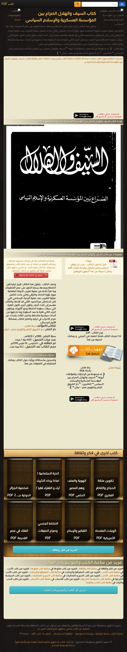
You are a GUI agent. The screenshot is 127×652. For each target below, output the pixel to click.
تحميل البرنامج (81, 271)
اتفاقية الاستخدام (62, 634)
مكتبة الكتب (116, 634)
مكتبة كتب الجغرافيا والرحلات (45, 572)
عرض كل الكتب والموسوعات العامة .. (63, 590)
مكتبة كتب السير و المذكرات (47, 575)
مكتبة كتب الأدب (111, 572)
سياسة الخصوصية (85, 634)
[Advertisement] (63, 89)
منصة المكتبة (102, 634)
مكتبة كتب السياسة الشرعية (96, 579)
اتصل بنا (46, 634)
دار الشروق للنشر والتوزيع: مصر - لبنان (23, 329)
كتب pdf (36, 634)
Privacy (24, 634)
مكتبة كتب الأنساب (40, 579)
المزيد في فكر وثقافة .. (63, 549)
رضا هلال (30, 326)
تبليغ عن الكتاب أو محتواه (30, 275)
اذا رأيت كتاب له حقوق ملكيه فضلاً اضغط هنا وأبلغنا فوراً (44, 642)
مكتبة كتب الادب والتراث (99, 582)
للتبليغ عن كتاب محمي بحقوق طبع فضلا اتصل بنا (63, 629)
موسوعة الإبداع (60, 645)
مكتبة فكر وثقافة (88, 568)
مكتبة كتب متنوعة (40, 568)
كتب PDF (8, 4)
